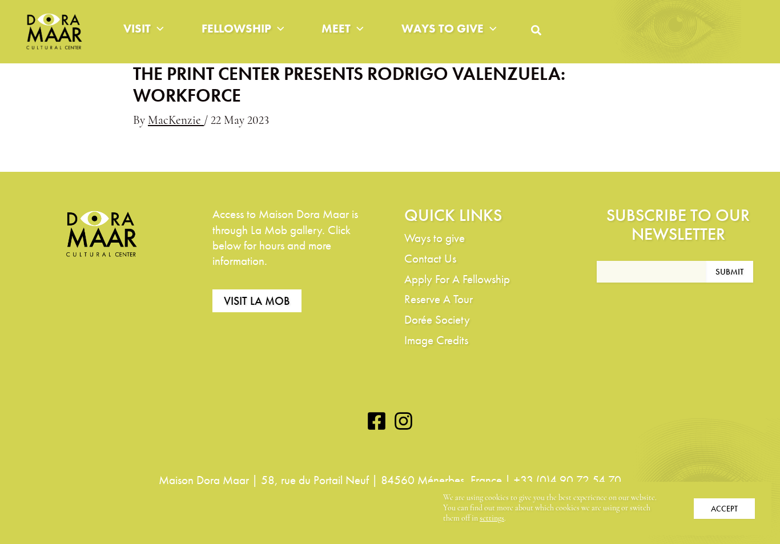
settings (492, 518)
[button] (157, 28)
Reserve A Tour (438, 299)
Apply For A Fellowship (457, 279)
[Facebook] (377, 421)
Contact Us (430, 258)
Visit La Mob (257, 300)
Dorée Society (437, 319)
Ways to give (442, 28)
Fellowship (236, 28)
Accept (724, 508)
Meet (336, 28)
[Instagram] (403, 421)
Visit (137, 28)
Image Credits (436, 340)
